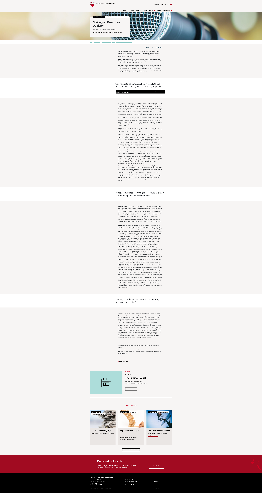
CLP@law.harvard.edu (131, 481)
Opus (158, 488)
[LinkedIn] (152, 47)
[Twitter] (156, 47)
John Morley (122, 434)
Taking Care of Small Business (97, 26)
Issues (114, 41)
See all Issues (96, 40)
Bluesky (134, 484)
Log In (161, 4)
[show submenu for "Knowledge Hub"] (154, 10)
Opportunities (166, 10)
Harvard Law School (102, 4)
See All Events (131, 389)
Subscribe (156, 4)
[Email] (158, 47)
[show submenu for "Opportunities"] (171, 10)
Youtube (131, 484)
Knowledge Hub (148, 10)
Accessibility (156, 481)
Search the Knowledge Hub (156, 466)
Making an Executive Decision (97, 36)
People (132, 10)
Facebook (125, 484)
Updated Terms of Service (96, 24)
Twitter (127, 484)
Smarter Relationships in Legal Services (124, 41)
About (124, 10)
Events (159, 10)
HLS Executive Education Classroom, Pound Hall (136, 383)
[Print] (160, 47)
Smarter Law (93, 21)
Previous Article (124, 361)
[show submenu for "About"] (127, 10)
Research (138, 10)
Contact (167, 4)
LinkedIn (129, 484)
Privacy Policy (156, 479)
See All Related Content (131, 449)
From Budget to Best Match (97, 29)
